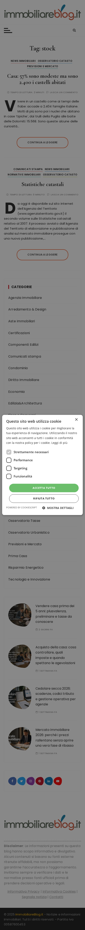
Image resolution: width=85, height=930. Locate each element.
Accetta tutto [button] (44, 488)
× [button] (76, 419)
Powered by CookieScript (21, 507)
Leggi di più (59, 443)
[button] (58, 508)
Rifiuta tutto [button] (43, 498)
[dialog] (42, 465)
